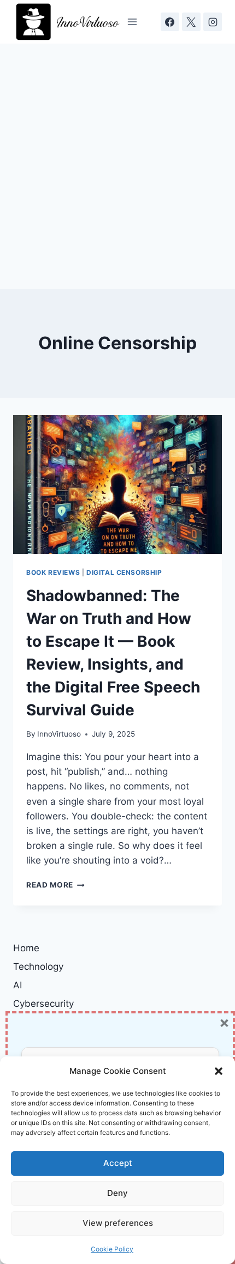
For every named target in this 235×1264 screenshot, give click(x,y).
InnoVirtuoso (59, 734)
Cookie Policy (112, 1249)
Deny (117, 1193)
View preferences (118, 1223)
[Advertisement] (117, 166)
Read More (55, 884)
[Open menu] (132, 21)
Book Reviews (53, 572)
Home (26, 948)
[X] (191, 22)
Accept (117, 1163)
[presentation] (117, 484)
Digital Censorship (124, 572)
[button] (218, 1071)
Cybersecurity (43, 1003)
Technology (38, 966)
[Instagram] (212, 22)
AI (17, 985)
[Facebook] (170, 22)
